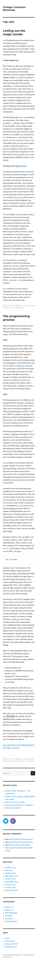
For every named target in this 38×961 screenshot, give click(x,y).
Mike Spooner (10, 848)
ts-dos (22, 761)
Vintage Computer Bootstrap (14, 8)
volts (22, 307)
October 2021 (10, 879)
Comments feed (11, 944)
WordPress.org (11, 947)
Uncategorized (11, 921)
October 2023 (10, 867)
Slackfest (8, 916)
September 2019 (11, 882)
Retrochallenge (16, 305)
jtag (32, 759)
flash (28, 759)
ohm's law (11, 307)
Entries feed (10, 941)
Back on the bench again (15, 802)
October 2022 (10, 873)
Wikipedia (20, 366)
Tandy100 (9, 918)
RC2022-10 (9, 910)
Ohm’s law (18, 197)
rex (14, 761)
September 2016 (11, 890)
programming (7, 761)
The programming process (22, 839)
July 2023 (8, 870)
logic (28, 305)
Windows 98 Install (12, 808)
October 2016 (10, 887)
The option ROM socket (20, 845)
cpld (24, 305)
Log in (7, 938)
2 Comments (30, 761)
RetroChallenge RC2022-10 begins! (19, 805)
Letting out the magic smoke (14, 32)
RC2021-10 (9, 907)
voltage (17, 307)
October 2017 (10, 885)
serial (17, 761)
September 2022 (11, 876)
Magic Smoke (21, 166)
